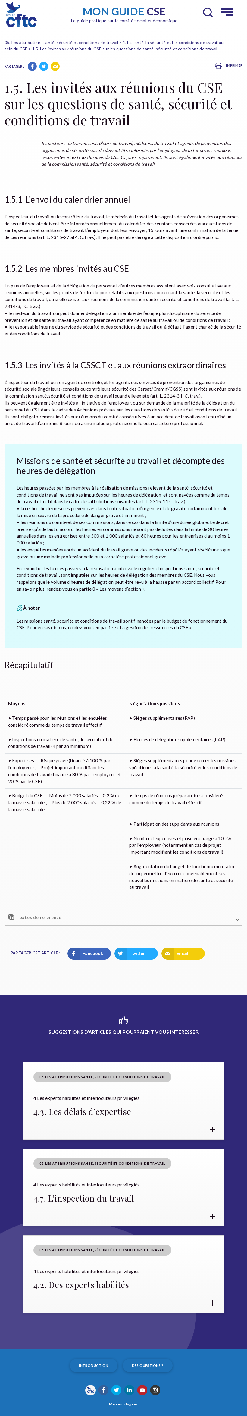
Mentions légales (123, 1404)
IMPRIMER (233, 65)
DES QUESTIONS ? (148, 1365)
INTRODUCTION (93, 1365)
